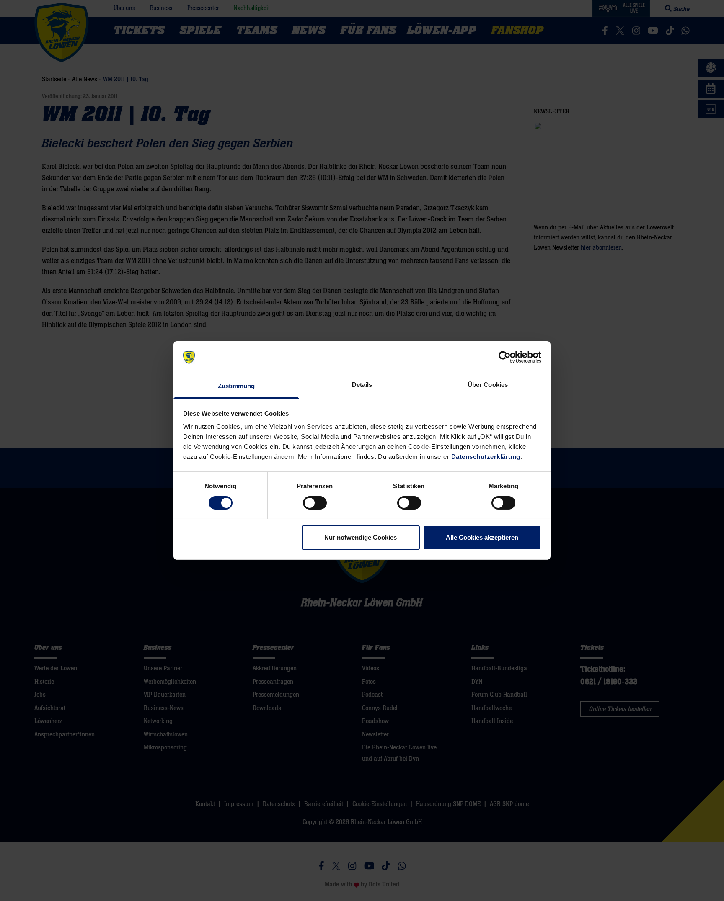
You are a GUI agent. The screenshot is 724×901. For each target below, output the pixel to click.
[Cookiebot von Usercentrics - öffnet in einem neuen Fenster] (504, 357)
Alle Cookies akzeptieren (482, 537)
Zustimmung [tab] (236, 386)
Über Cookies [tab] (488, 385)
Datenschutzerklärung (485, 457)
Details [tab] (362, 385)
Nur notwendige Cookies (360, 537)
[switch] (315, 503)
